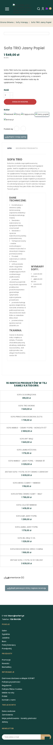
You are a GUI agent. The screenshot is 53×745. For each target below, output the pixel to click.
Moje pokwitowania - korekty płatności (19, 718)
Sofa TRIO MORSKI (26, 405)
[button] (47, 8)
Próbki (4, 696)
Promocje (6, 660)
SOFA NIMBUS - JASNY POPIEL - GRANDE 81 (26, 461)
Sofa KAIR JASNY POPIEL (26, 516)
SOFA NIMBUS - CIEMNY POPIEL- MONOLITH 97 (26, 427)
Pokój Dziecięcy (9, 645)
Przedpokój (7, 648)
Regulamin (6, 685)
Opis (9, 148)
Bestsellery (6, 667)
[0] (47, 8)
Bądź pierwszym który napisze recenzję (28, 588)
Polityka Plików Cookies (12, 689)
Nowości (5, 663)
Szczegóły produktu (27, 148)
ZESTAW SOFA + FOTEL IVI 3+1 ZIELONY (26, 560)
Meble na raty (8, 692)
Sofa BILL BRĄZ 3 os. (27, 538)
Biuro (4, 641)
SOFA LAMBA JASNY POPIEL (26, 527)
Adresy (5, 722)
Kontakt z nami (8, 700)
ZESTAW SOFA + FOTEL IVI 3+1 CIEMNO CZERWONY (26, 472)
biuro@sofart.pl (16, 615)
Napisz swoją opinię (17, 137)
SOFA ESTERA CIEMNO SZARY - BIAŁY (26, 494)
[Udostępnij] (16, 128)
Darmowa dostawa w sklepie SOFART (18, 678)
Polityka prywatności (11, 682)
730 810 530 (15, 619)
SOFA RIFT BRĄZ (26, 438)
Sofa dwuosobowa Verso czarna (26, 549)
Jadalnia (5, 638)
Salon (4, 630)
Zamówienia (7, 714)
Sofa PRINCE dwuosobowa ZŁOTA (26, 416)
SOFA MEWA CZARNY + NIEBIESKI (26, 483)
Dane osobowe (8, 711)
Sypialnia (6, 634)
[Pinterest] (23, 128)
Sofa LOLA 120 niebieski (26, 505)
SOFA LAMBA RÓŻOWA (26, 449)
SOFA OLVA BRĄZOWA (26, 394)
